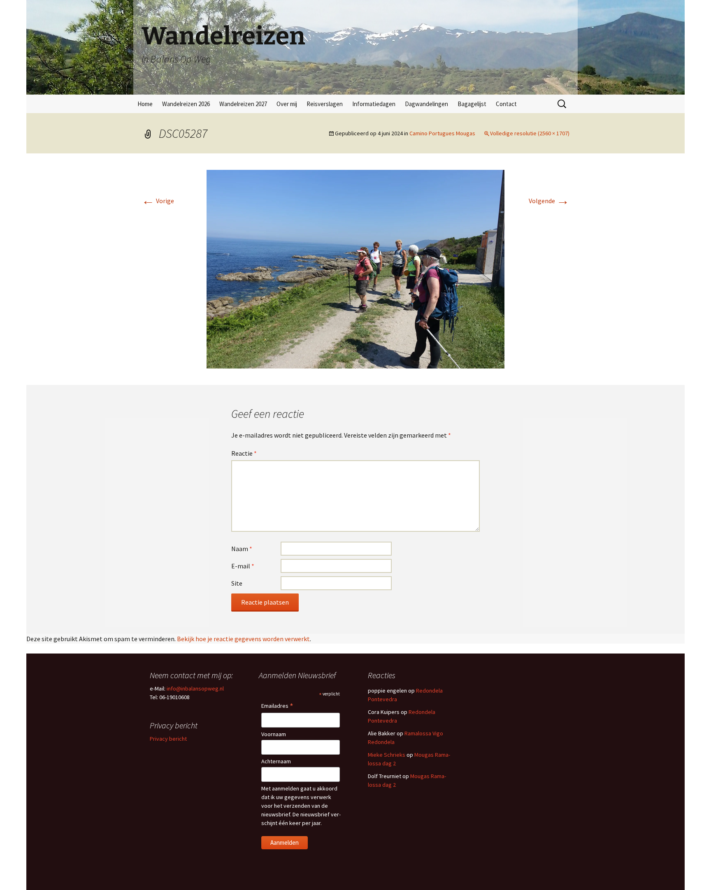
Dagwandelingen (426, 104)
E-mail (242, 566)
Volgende (549, 201)
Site (236, 583)
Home (145, 104)
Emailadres (277, 706)
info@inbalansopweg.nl (195, 688)
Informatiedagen (373, 104)
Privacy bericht (168, 738)
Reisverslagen (325, 104)
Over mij (286, 104)
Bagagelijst (472, 104)
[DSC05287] (355, 268)
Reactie (244, 453)
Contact (506, 104)
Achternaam (276, 761)
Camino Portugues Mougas (442, 133)
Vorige (158, 201)
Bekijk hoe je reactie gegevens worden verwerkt (243, 639)
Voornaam (273, 734)
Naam (241, 549)
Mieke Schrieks (386, 754)
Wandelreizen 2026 (186, 104)
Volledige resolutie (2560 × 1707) (529, 133)
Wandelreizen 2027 (243, 104)
